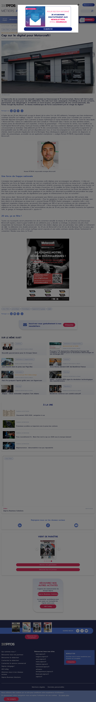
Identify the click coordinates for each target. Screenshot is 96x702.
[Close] (78, 5)
